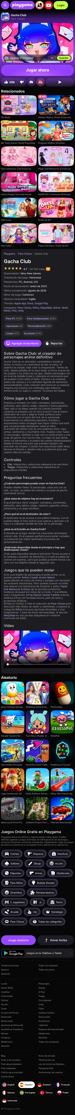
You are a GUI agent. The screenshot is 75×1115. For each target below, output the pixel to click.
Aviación (5, 1046)
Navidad (43, 1037)
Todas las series (46, 969)
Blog (3, 1055)
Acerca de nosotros (10, 1060)
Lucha (4, 983)
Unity (21, 310)
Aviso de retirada (47, 1055)
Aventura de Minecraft (12, 1025)
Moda (7, 310)
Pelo (14, 310)
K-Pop (42, 992)
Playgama (10, 253)
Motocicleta (7, 1021)
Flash (41, 1008)
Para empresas (8, 1068)
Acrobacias (44, 1021)
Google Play (41, 303)
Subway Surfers (46, 1012)
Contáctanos (7, 1076)
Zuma (4, 1008)
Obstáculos (44, 1033)
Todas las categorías (49, 1041)
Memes (4, 1033)
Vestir (65, 307)
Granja (42, 987)
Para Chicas (25, 253)
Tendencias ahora (10, 965)
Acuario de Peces (9, 1012)
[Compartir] (60, 82)
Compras (5, 1037)
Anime (56, 307)
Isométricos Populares (12, 1029)
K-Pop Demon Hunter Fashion (43, 594)
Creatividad (7, 996)
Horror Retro (7, 987)
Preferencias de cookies (51, 1072)
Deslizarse (6, 1017)
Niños (36, 307)
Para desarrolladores (11, 1064)
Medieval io (7, 1041)
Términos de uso (47, 1060)
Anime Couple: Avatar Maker (38, 577)
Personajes (44, 983)
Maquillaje (46, 307)
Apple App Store (23, 303)
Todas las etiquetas (48, 965)
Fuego (42, 996)
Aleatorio (5, 973)
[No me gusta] (21, 82)
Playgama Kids (46, 1068)
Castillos (5, 992)
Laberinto (43, 1025)
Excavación (44, 1017)
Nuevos (5, 969)
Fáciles (4, 1000)
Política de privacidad (12, 1072)
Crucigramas (45, 1000)
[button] (37, 953)
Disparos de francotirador (51, 1029)
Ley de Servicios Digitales (51, 1064)
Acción (4, 1004)
